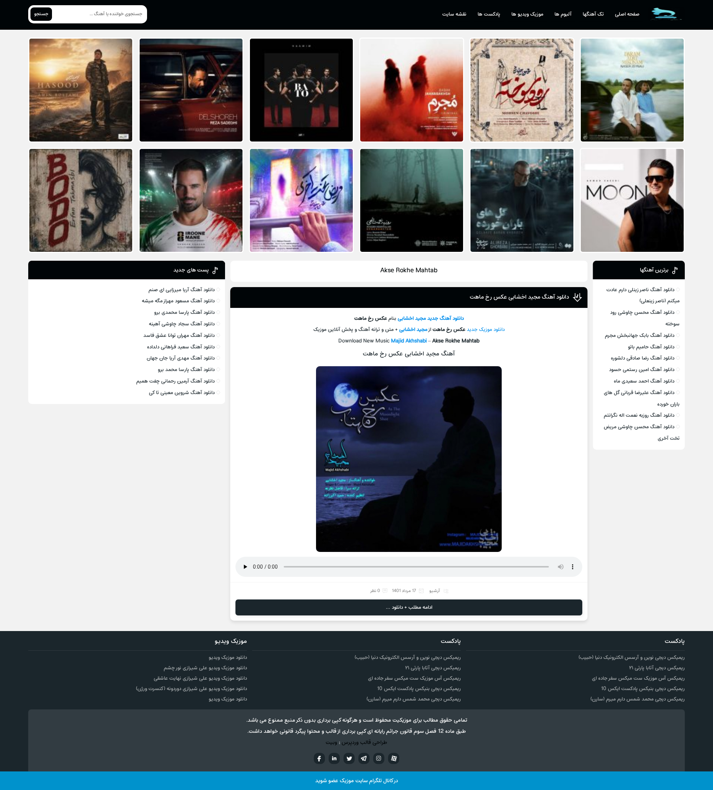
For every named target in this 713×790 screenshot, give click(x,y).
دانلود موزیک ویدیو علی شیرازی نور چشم (205, 668)
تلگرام (363, 758)
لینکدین (334, 758)
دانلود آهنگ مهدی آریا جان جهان (181, 358)
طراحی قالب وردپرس (364, 742)
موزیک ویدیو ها (527, 14)
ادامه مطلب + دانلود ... (409, 607)
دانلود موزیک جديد (486, 329)
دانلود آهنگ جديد (445, 318)
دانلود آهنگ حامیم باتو (651, 347)
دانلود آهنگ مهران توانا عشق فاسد (179, 335)
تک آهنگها (593, 14)
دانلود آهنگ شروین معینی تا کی (182, 393)
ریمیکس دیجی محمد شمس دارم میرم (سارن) (637, 699)
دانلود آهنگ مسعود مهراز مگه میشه (178, 301)
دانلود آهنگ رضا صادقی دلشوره (642, 358)
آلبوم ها (563, 14)
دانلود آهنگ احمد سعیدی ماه (644, 381)
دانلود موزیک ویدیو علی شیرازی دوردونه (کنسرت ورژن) (191, 689)
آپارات (393, 758)
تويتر (349, 758)
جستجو (41, 14)
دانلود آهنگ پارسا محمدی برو (184, 312)
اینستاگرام (378, 758)
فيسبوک (319, 758)
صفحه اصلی (627, 14)
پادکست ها (489, 14)
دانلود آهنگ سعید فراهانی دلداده (181, 347)
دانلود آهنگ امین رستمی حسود (641, 369)
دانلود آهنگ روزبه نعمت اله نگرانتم (639, 415)
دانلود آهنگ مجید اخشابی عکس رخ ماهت (519, 297)
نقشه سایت (454, 14)
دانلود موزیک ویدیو (228, 657)
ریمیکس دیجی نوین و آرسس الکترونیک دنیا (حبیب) (632, 657)
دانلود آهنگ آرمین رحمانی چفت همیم (175, 381)
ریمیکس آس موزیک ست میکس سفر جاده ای (638, 678)
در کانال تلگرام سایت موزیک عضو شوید (356, 781)
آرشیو (434, 591)
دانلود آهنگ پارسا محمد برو (186, 369)
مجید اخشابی (412, 318)
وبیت (331, 742)
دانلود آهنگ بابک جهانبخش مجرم (639, 335)
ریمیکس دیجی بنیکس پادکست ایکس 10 (643, 689)
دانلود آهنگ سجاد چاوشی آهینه (182, 324)
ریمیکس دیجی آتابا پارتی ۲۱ (657, 668)
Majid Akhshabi (409, 341)
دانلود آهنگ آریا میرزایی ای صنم (182, 290)
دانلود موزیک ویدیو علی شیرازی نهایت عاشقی (200, 678)
